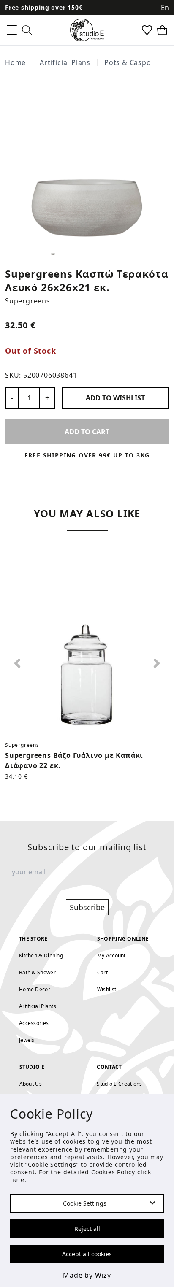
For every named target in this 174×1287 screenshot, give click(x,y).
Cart (102, 972)
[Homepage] (87, 30)
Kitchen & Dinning (41, 955)
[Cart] (162, 30)
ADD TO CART (87, 431)
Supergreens (27, 301)
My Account (111, 955)
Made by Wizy (87, 1275)
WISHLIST (115, 398)
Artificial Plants (37, 1006)
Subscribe (87, 907)
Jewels (27, 1040)
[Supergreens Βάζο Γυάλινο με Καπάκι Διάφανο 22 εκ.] (87, 653)
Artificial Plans (65, 62)
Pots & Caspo (127, 62)
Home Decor (34, 989)
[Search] (27, 30)
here (17, 1180)
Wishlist (106, 989)
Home (15, 62)
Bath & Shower (37, 972)
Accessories (34, 1023)
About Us (30, 1083)
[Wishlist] (147, 30)
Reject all (87, 1229)
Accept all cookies (87, 1254)
